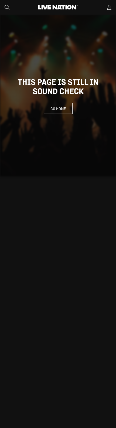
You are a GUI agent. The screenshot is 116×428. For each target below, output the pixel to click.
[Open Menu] (109, 7)
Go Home (58, 108)
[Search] (7, 7)
